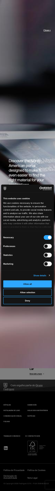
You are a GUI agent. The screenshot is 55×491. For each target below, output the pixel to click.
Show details (39, 275)
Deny (27, 300)
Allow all (27, 284)
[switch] (48, 246)
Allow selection (27, 292)
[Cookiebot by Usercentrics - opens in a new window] (39, 188)
